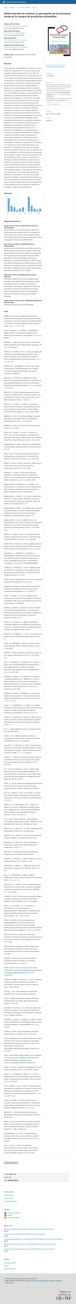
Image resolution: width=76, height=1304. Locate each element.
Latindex (52, 1281)
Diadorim (29, 1281)
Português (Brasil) (14, 1213)
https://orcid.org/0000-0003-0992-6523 (14, 49)
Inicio (5, 7)
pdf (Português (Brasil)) (56, 66)
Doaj (34, 1281)
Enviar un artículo (11, 1163)
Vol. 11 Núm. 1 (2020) (23, 7)
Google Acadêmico (42, 1281)
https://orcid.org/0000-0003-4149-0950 (14, 42)
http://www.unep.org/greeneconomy (17, 1048)
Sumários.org (9, 1282)
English (10, 1215)
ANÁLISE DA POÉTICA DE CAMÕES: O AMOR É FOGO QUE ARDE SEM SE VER (29, 1229)
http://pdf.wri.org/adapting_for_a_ (21, 1060)
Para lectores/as (8, 1195)
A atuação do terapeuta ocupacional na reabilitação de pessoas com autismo (29, 1249)
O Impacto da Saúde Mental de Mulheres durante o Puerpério (24, 1234)
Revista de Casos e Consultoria (16, 2)
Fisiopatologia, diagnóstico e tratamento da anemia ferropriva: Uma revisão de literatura (33, 1239)
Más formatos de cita (54, 104)
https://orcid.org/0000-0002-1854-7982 (14, 28)
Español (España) (13, 1218)
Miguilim (59, 1281)
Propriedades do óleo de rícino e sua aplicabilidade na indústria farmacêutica (30, 1244)
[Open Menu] (4, 2)
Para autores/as (8, 1198)
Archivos (12, 7)
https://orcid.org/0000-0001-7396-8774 (14, 35)
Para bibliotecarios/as (10, 1201)
